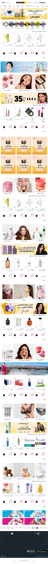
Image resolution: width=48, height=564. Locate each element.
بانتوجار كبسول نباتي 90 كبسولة (41, 390)
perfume (21, 561)
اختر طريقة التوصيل (20, 2)
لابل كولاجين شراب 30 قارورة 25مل (8, 390)
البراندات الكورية (43, 28)
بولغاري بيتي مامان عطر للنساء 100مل (19, 330)
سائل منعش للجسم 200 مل (18, 495)
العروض (46, 6)
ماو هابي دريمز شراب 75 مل (30, 389)
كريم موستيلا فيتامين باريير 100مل (30, 495)
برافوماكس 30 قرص (20, 389)
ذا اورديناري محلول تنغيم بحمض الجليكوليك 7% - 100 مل (19, 46)
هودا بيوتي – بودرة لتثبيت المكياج (30, 119)
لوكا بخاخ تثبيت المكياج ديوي (19, 119)
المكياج (1, 6)
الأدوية (34, 6)
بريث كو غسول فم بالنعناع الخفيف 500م (19, 449)
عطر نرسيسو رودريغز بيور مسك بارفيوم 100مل (41, 330)
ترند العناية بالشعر (33, 28)
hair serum (30, 561)
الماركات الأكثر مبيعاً (44, 544)
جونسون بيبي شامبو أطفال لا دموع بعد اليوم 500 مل (40, 495)
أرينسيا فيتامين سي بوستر (8, 45)
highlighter (33, 561)
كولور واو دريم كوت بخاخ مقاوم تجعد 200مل (41, 270)
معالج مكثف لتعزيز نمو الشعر (30, 270)
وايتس (46, 537)
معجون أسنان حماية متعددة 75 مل (40, 449)
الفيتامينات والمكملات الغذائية (28, 6)
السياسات (45, 542)
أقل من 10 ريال (27, 28)
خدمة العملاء (45, 539)
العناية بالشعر (9, 6)
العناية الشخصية (17, 6)
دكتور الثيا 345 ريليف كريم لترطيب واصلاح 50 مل (30, 46)
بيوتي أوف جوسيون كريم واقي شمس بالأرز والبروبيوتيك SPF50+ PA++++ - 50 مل (40, 46)
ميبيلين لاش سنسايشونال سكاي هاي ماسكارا (8, 119)
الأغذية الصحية (42, 6)
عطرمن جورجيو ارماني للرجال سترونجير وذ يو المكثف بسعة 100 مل (29, 330)
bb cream (16, 561)
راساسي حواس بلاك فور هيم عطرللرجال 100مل (7, 330)
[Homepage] (42, 2)
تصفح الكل (44, 131)
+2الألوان (27, 122)
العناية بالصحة (38, 6)
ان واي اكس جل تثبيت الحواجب (41, 119)
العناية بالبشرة (5, 6)
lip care (23, 561)
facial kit (18, 561)
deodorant (13, 561)
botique (26, 561)
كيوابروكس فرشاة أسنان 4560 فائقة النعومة (8, 449)
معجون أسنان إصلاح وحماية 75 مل (29, 449)
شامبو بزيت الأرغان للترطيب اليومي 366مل (8, 270)
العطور (13, 6)
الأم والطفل (22, 6)
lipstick (35, 561)
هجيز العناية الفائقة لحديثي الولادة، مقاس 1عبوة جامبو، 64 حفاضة (8, 496)
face (27, 561)
